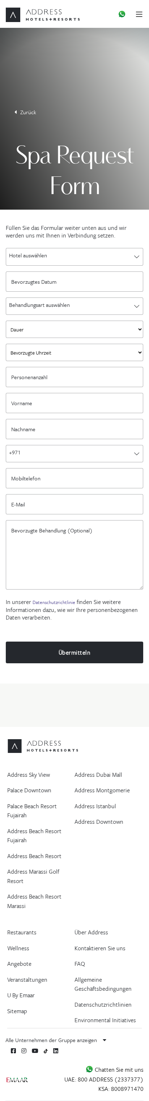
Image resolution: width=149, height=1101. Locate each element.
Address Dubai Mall (98, 774)
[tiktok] (46, 1050)
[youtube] (35, 1051)
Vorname (23, 402)
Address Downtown (98, 821)
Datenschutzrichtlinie (54, 602)
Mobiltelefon (27, 478)
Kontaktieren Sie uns (99, 948)
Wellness (18, 948)
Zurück (28, 112)
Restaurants (22, 932)
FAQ (79, 963)
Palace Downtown (29, 790)
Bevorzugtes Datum (35, 281)
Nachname (25, 428)
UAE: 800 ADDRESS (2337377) (104, 1079)
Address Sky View (28, 774)
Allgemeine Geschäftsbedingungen (103, 984)
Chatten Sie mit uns (118, 1069)
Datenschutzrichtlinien (103, 1004)
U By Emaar (21, 995)
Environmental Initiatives (105, 1020)
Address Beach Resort (34, 856)
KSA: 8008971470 (121, 1088)
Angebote (19, 963)
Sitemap (17, 1011)
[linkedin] (55, 1051)
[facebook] (13, 1051)
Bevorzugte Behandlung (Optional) (52, 530)
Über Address (91, 932)
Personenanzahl (31, 376)
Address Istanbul (95, 806)
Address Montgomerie (102, 790)
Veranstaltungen (27, 979)
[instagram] (23, 1051)
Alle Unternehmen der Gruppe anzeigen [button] (51, 1040)
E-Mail (20, 504)
